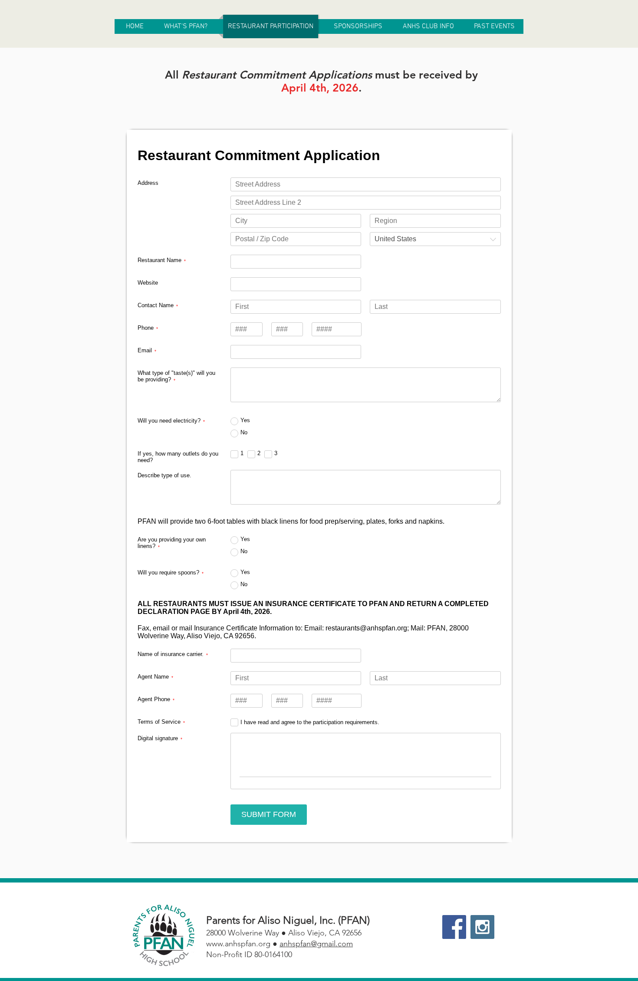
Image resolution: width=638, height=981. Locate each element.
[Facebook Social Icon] (454, 927)
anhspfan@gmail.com (316, 943)
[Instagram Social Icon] (482, 927)
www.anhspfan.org (238, 943)
